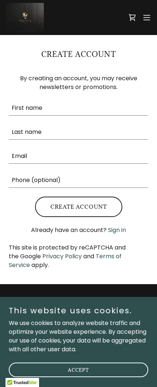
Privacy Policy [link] (62, 256)
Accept (78, 369)
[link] (25, 17)
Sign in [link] (117, 230)
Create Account (78, 206)
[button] (146, 17)
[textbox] (78, 108)
